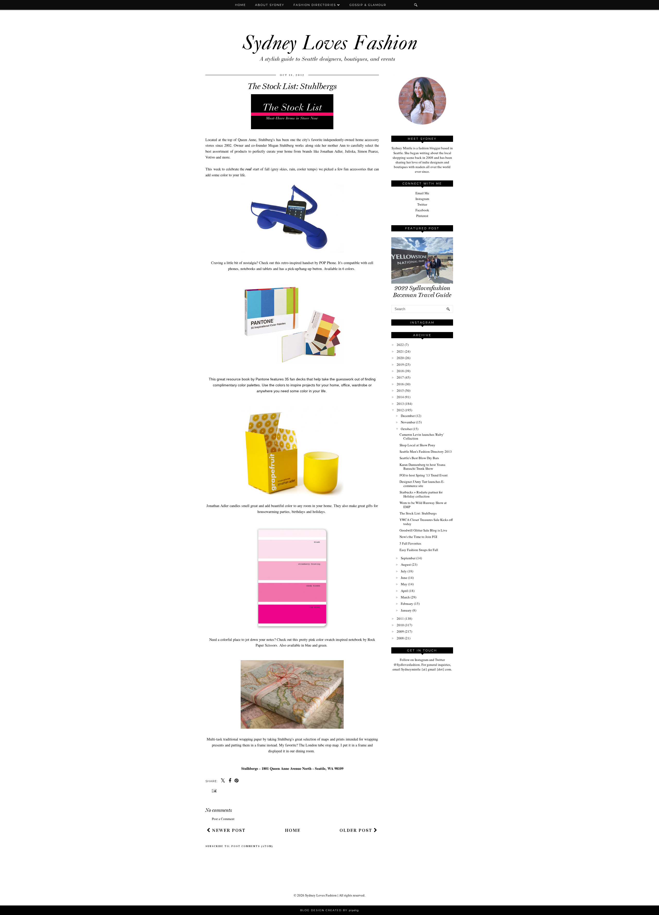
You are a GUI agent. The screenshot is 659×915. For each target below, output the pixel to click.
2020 (400, 357)
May (404, 584)
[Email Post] (213, 790)
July (404, 571)
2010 (400, 625)
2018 (400, 371)
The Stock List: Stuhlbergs (418, 513)
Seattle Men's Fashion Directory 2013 (426, 451)
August (406, 564)
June (404, 577)
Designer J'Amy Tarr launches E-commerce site (422, 483)
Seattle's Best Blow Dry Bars (419, 458)
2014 (400, 397)
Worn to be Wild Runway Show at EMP (423, 504)
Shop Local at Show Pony (417, 445)
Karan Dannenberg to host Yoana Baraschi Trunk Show (422, 466)
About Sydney (269, 5)
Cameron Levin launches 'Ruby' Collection (422, 436)
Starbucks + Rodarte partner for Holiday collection (421, 494)
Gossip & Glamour (368, 5)
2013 (400, 403)
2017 (400, 377)
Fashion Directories (315, 5)
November (408, 422)
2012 (400, 410)
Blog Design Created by (329, 910)
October (406, 428)
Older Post (357, 830)
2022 (400, 344)
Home (240, 5)
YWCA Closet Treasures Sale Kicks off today (426, 521)
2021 (400, 351)
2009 (400, 631)
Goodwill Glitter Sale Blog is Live (423, 530)
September (408, 558)
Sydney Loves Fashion (321, 895)
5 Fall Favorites (410, 543)
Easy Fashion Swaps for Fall (419, 549)
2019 (400, 364)
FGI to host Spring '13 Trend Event (424, 475)
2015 (400, 390)
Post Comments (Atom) (252, 846)
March (405, 597)
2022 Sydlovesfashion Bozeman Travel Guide (422, 292)
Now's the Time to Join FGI (418, 536)
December (408, 415)
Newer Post (228, 830)
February (407, 603)
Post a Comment (223, 818)
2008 (400, 638)
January (406, 610)
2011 (400, 618)
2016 (400, 384)
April (404, 590)
